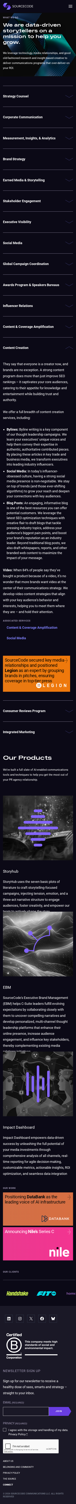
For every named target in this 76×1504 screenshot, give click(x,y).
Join (59, 1411)
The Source (9, 1479)
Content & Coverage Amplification (32, 627)
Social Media (16, 638)
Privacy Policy (11, 1473)
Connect (8, 1484)
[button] (70, 6)
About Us (8, 1461)
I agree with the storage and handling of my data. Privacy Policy (38, 1432)
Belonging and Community (18, 1467)
